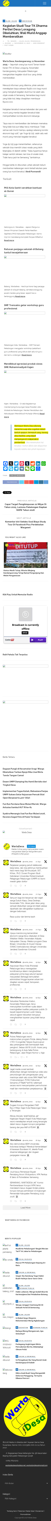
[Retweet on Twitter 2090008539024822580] (16, 989)
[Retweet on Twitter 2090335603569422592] (16, 921)
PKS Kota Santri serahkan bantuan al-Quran (23, 189)
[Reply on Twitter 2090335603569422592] (11, 921)
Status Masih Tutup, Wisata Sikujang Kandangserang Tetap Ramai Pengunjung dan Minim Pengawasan (23, 573)
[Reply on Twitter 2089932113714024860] (11, 1057)
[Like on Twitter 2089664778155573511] (21, 1201)
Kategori (6, 1494)
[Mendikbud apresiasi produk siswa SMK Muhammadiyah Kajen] (24, 386)
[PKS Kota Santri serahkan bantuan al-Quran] (24, 209)
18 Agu (38, 1140)
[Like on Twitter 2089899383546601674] (21, 1093)
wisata (14, 41)
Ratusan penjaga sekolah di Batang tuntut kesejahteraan (23, 251)
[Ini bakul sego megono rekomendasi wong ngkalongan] (8, 1316)
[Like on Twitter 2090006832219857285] (21, 1025)
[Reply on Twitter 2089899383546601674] (11, 1093)
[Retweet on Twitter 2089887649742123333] (16, 1132)
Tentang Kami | (12, 1511)
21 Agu (38, 862)
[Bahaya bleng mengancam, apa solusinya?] (7, 1328)
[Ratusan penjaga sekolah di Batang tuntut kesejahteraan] (24, 269)
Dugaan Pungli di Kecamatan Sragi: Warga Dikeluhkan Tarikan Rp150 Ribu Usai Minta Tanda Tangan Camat (23, 772)
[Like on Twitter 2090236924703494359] (21, 954)
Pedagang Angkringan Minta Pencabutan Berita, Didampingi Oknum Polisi (29, 1347)
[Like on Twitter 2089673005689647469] (21, 1160)
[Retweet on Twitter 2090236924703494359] (16, 954)
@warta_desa (28, 862)
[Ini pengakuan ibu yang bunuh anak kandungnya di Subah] (8, 1358)
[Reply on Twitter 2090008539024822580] (11, 989)
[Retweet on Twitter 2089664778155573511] (16, 1201)
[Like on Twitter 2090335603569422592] (21, 921)
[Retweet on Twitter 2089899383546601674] (16, 1093)
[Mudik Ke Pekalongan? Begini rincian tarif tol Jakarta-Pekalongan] (8, 1248)
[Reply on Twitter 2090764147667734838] (11, 886)
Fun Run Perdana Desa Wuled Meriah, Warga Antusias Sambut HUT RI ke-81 (24, 805)
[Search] (38, 3)
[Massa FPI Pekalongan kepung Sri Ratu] (8, 1259)
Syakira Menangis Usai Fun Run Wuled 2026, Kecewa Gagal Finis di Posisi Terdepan (24, 815)
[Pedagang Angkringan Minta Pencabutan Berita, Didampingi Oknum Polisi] (8, 1344)
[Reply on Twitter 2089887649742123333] (11, 1132)
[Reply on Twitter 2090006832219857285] (11, 1025)
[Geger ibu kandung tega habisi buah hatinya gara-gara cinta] (8, 1274)
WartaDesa (15, 861)
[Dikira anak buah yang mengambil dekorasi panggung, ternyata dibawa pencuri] (8, 1371)
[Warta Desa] (6, 3)
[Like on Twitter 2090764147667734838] (21, 886)
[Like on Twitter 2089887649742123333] (21, 1132)
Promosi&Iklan (25, 1514)
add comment (39, 43)
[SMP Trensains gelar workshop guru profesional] (24, 327)
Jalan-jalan (24, 41)
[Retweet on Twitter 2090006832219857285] (16, 1025)
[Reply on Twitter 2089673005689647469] (11, 1160)
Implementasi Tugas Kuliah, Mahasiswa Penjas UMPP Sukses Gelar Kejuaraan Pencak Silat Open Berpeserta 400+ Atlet (25, 794)
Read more (9, 240)
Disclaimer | (40, 1511)
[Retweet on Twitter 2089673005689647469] (16, 1160)
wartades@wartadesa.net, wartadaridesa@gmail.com (26, 1465)
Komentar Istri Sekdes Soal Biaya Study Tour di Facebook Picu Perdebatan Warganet (25, 524)
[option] (25, 559)
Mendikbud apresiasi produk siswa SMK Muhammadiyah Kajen (23, 365)
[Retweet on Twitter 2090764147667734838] (16, 886)
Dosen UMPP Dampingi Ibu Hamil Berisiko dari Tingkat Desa (25, 783)
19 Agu (38, 962)
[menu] (44, 3)
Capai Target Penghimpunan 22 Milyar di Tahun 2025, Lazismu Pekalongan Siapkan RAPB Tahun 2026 (25, 507)
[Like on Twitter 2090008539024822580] (21, 989)
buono (8, 43)
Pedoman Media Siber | (27, 1511)
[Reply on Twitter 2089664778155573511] (11, 1201)
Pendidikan (36, 41)
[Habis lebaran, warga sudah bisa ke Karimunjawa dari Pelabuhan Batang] (8, 1288)
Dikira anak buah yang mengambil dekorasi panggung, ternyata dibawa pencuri (30, 1375)
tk (8, 41)
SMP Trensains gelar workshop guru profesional (24, 307)
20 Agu (38, 894)
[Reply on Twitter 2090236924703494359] (11, 954)
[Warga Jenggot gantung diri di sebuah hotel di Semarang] (8, 1302)
